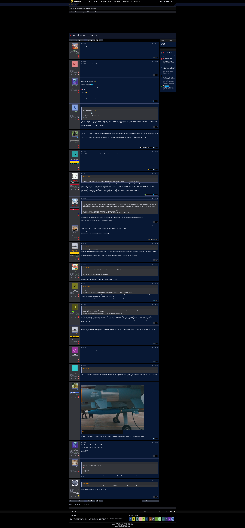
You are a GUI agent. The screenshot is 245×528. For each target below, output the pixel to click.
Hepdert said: (85, 483)
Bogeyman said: (86, 176)
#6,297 (156, 383)
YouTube (163, 44)
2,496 (78, 256)
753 (78, 470)
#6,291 (156, 264)
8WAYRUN (128, 526)
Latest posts (164, 50)
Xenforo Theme (123, 525)
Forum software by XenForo (122, 523)
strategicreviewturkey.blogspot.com (74, 493)
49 (76, 211)
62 (75, 89)
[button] (99, 1)
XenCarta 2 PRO (117, 526)
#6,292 (156, 283)
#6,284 (156, 104)
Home (90, 1)
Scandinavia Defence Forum (168, 83)
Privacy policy (162, 511)
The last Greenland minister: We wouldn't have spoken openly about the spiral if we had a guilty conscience (169, 78)
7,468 (78, 211)
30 (76, 394)
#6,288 (156, 198)
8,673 (78, 53)
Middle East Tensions (167, 73)
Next (100, 40)
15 (76, 53)
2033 (75, 290)
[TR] (70, 35)
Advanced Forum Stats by (122, 524)
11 (76, 375)
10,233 (78, 89)
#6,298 (156, 442)
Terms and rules (155, 511)
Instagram (163, 46)
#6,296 (156, 365)
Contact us (147, 511)
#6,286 (156, 151)
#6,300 (156, 480)
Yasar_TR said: (85, 201)
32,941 (78, 142)
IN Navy (164, 90)
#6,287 (156, 173)
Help (168, 511)
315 (85, 40)
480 (78, 71)
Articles (104, 1)
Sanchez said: (85, 368)
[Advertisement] (122, 23)
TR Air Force (165, 56)
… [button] (76, 40)
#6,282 (156, 61)
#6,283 (156, 78)
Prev (71, 40)
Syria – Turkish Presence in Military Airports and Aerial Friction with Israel (169, 69)
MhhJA (74, 68)
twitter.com (77, 143)
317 (91, 40)
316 (88, 40)
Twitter (162, 43)
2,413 (78, 394)
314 (82, 40)
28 (76, 256)
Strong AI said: (85, 108)
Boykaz (74, 232)
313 (79, 40)
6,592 (78, 116)
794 (78, 375)
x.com (83, 431)
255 (75, 186)
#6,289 (156, 225)
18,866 (78, 165)
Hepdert (75, 466)
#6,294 (156, 327)
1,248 (78, 490)
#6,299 (156, 459)
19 (76, 274)
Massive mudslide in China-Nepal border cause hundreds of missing (168, 60)
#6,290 (156, 243)
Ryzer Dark (75, 511)
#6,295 (156, 347)
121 (75, 165)
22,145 (78, 186)
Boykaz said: (85, 246)
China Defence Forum (167, 64)
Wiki (110, 1)
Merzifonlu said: (86, 286)
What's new (117, 1)
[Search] (171, 1)
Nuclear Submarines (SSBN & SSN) (168, 86)
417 (78, 293)
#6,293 (156, 304)
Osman (74, 354)
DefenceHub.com (136, 1)
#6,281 (156, 43)
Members (126, 1)
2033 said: (84, 307)
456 (78, 236)
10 (76, 71)
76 (75, 142)
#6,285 (156, 131)
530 (78, 357)
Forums (96, 1)
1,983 (78, 314)
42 (76, 116)
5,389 (78, 274)
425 (97, 40)
